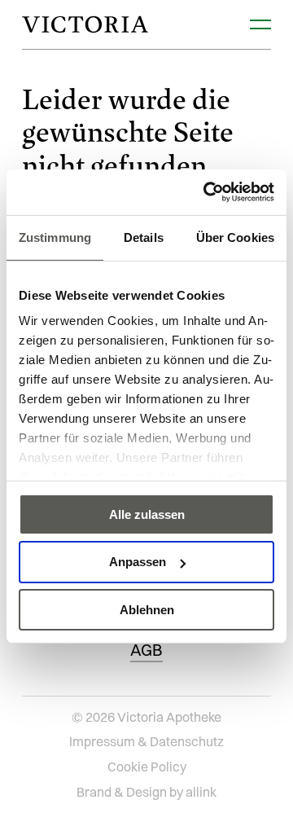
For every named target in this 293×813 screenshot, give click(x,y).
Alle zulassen (147, 514)
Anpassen (137, 562)
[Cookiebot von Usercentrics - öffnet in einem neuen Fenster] (206, 192)
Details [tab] (144, 237)
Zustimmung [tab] (55, 237)
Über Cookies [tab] (235, 237)
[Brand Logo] (85, 24)
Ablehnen (147, 610)
